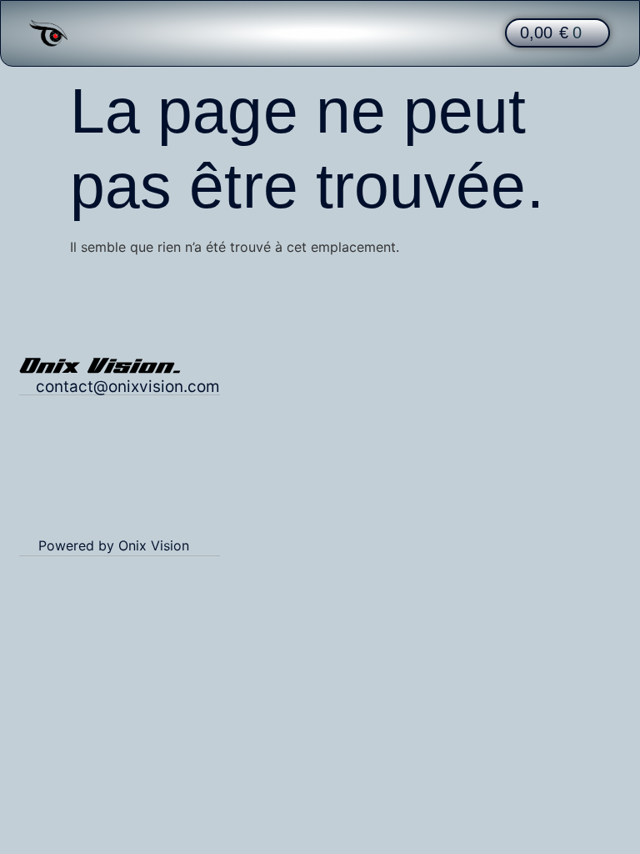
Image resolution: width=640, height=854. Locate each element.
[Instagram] (140, 506)
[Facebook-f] (174, 506)
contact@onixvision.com (128, 386)
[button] (319, 33)
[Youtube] (207, 506)
